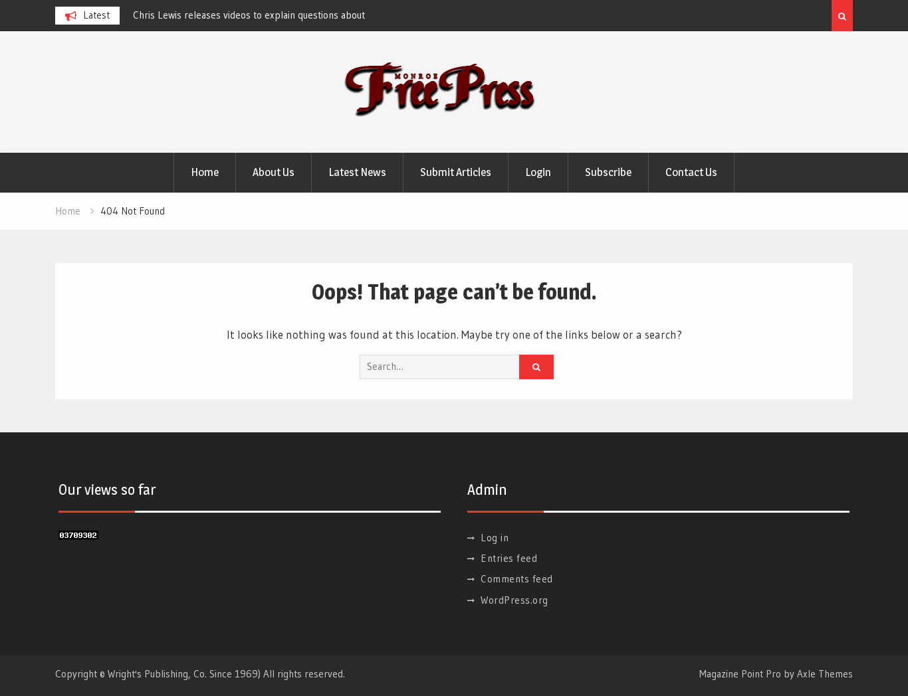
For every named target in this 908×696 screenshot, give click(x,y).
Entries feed (509, 558)
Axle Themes (825, 673)
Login (538, 172)
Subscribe (608, 172)
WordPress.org (514, 600)
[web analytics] (78, 536)
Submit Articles (455, 172)
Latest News (357, 172)
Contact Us (691, 172)
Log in (495, 537)
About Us (273, 172)
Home (205, 172)
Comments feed (517, 578)
